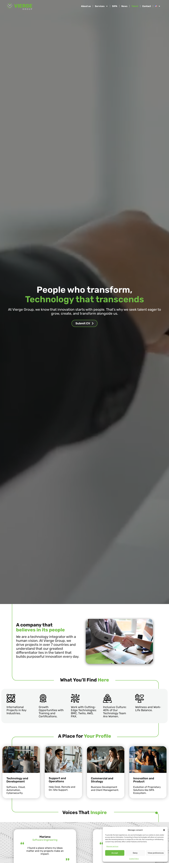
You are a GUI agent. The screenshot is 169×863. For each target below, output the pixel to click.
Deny (135, 853)
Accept (114, 853)
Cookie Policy (134, 859)
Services (100, 6)
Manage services (112, 846)
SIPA (114, 6)
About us (86, 6)
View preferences (156, 853)
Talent (135, 6)
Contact (146, 6)
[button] (164, 830)
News (124, 6)
